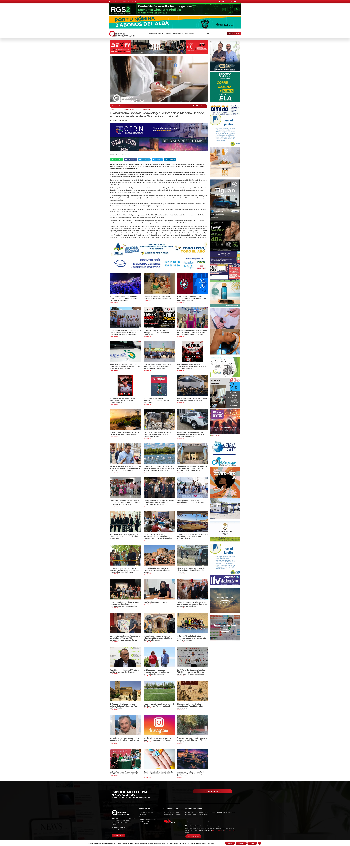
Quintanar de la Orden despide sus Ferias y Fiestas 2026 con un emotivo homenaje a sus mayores (125, 502)
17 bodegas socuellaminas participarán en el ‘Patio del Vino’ (191, 501)
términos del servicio (229, 830)
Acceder (225, 602)
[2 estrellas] (111, 154)
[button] (155, 33)
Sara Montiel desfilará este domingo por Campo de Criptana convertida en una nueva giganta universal (192, 332)
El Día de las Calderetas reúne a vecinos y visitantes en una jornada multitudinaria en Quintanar (124, 570)
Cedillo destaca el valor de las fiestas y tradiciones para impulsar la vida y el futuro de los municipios (159, 502)
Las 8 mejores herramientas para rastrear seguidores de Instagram (158, 739)
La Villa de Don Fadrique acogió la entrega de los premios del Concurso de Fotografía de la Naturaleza (159, 468)
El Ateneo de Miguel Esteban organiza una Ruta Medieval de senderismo (190, 706)
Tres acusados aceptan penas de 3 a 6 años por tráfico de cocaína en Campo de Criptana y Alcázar (192, 468)
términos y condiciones (219, 826)
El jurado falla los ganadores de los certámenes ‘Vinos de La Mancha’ (124, 433)
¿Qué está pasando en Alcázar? (157, 602)
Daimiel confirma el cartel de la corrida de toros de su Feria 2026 (157, 298)
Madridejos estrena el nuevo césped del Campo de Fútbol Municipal (159, 705)
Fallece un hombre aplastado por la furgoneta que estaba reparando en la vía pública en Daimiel (125, 366)
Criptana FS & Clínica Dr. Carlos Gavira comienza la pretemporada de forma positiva (191, 638)
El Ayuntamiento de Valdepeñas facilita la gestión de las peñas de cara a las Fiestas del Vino (123, 299)
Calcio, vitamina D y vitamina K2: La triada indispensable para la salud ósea (158, 774)
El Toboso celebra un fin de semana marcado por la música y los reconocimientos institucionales (124, 604)
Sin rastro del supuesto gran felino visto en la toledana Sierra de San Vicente (191, 570)
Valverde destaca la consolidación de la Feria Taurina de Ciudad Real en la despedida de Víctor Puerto (125, 468)
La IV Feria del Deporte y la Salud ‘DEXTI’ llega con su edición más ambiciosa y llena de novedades (191, 672)
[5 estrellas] (114, 154)
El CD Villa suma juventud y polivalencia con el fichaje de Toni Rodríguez (158, 400)
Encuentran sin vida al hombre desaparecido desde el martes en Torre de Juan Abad (191, 434)
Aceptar (230, 843)
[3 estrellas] (112, 154)
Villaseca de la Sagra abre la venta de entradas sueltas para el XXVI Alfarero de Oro (192, 536)
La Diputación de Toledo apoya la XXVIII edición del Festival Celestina (124, 773)
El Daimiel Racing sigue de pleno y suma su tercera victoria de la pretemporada (124, 400)
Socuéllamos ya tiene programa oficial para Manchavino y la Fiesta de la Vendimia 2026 (158, 638)
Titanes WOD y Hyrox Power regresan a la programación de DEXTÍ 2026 (156, 332)
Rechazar (241, 843)
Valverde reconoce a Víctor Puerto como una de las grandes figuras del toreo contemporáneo (192, 604)
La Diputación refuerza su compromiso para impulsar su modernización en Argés (156, 672)
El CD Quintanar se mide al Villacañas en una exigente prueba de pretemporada (191, 366)
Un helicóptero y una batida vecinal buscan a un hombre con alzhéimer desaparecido (125, 740)
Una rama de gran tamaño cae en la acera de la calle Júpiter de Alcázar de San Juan (192, 740)
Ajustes (252, 843)
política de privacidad (204, 826)
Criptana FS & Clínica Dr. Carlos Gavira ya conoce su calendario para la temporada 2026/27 (192, 299)
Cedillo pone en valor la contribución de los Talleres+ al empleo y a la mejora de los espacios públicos (125, 332)
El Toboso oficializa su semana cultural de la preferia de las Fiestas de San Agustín (124, 706)
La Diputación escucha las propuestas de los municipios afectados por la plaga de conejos (158, 536)
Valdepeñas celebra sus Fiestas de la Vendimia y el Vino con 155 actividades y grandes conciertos (125, 638)
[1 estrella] (110, 154)
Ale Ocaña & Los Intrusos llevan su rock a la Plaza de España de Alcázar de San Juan (125, 536)
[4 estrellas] (113, 154)
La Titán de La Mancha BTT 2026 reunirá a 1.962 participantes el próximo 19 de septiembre (157, 366)
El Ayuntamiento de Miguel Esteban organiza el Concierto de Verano (192, 399)
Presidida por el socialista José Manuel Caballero (130, 110)
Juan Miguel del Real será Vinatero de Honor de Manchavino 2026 (124, 671)
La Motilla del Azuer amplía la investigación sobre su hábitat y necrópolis (157, 570)
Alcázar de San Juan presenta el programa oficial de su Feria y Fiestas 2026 (190, 774)
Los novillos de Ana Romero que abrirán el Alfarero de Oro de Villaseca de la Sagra (157, 434)
